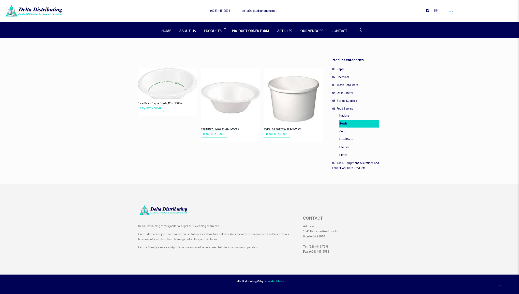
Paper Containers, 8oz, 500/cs (282, 128)
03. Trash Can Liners (345, 85)
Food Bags (346, 139)
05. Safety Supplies (344, 100)
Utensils (344, 147)
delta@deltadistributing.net (259, 10)
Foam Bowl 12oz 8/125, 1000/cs (220, 128)
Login (451, 11)
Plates (343, 155)
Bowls (343, 123)
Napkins (344, 115)
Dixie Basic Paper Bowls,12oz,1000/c (160, 103)
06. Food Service (342, 108)
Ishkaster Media (274, 281)
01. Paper (338, 69)
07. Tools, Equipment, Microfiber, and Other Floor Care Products (355, 165)
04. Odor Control (342, 92)
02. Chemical (340, 77)
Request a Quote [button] (151, 108)
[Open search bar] (360, 30)
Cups (342, 131)
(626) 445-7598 (220, 10)
